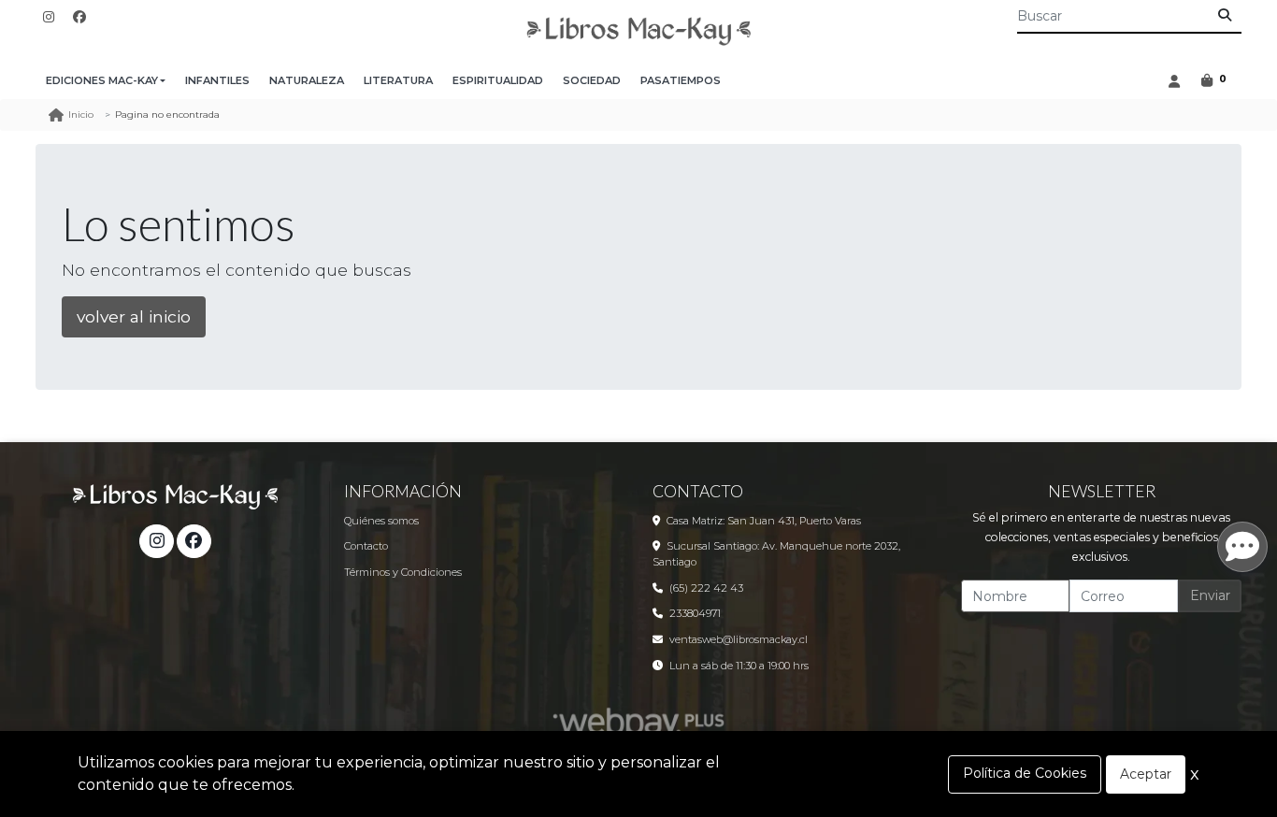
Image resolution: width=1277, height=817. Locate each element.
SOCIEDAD (592, 80)
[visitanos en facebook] (79, 17)
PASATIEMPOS (680, 80)
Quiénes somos (381, 520)
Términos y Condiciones (403, 572)
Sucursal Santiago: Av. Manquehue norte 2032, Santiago (776, 553)
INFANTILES (217, 80)
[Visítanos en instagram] (156, 541)
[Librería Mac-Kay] (638, 31)
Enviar (1210, 595)
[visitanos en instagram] (49, 17)
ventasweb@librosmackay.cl (738, 639)
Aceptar (1145, 774)
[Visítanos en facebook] (193, 541)
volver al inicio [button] (134, 316)
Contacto (366, 545)
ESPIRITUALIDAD (497, 80)
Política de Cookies (1024, 773)
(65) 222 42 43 (706, 588)
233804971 (695, 613)
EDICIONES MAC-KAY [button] (102, 80)
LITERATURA (398, 80)
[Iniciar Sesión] (1173, 81)
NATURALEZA (306, 80)
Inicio (80, 114)
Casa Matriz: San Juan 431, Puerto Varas (764, 520)
